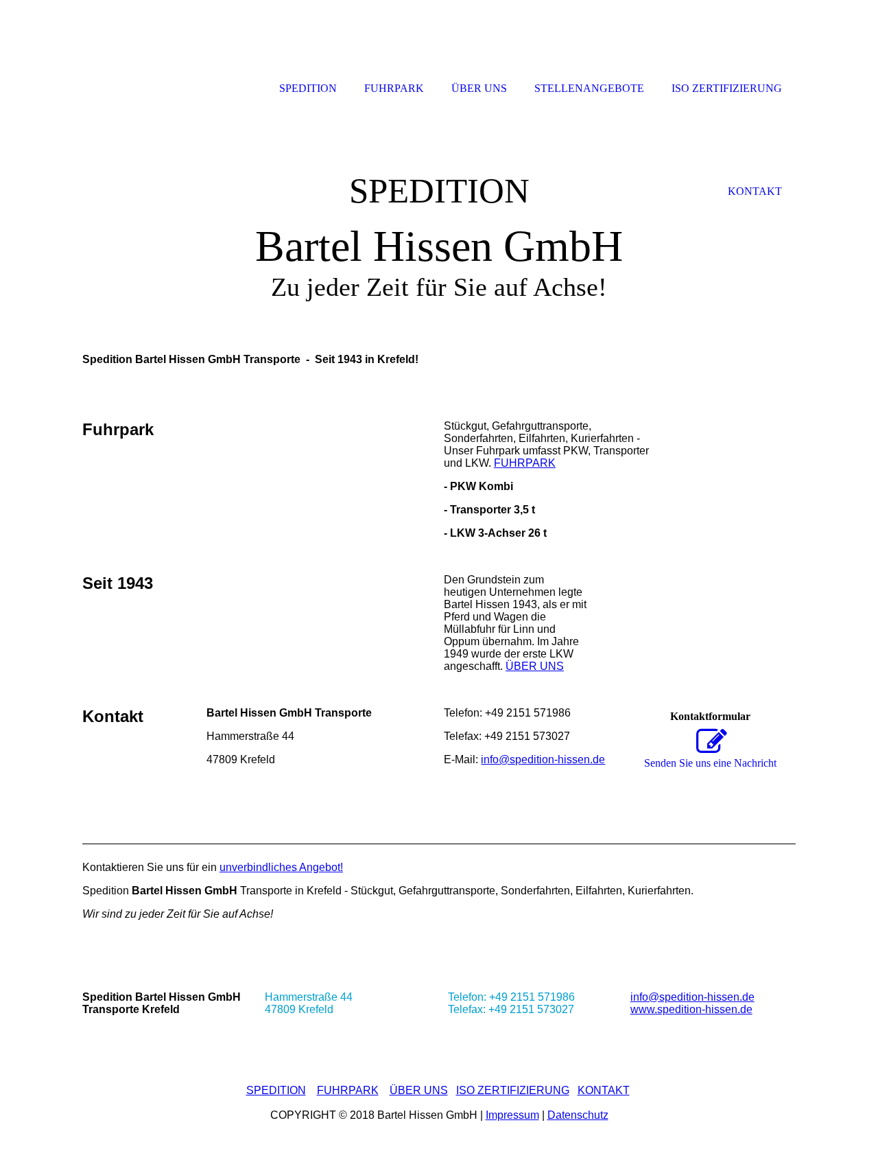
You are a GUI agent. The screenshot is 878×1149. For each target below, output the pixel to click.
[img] (439, 211)
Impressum (512, 1115)
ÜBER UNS (535, 666)
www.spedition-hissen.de (691, 1009)
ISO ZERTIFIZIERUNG (512, 1090)
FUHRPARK (525, 463)
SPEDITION (276, 1090)
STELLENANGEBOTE (589, 88)
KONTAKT (604, 1090)
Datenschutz (577, 1115)
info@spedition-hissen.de (543, 759)
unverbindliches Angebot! (281, 867)
